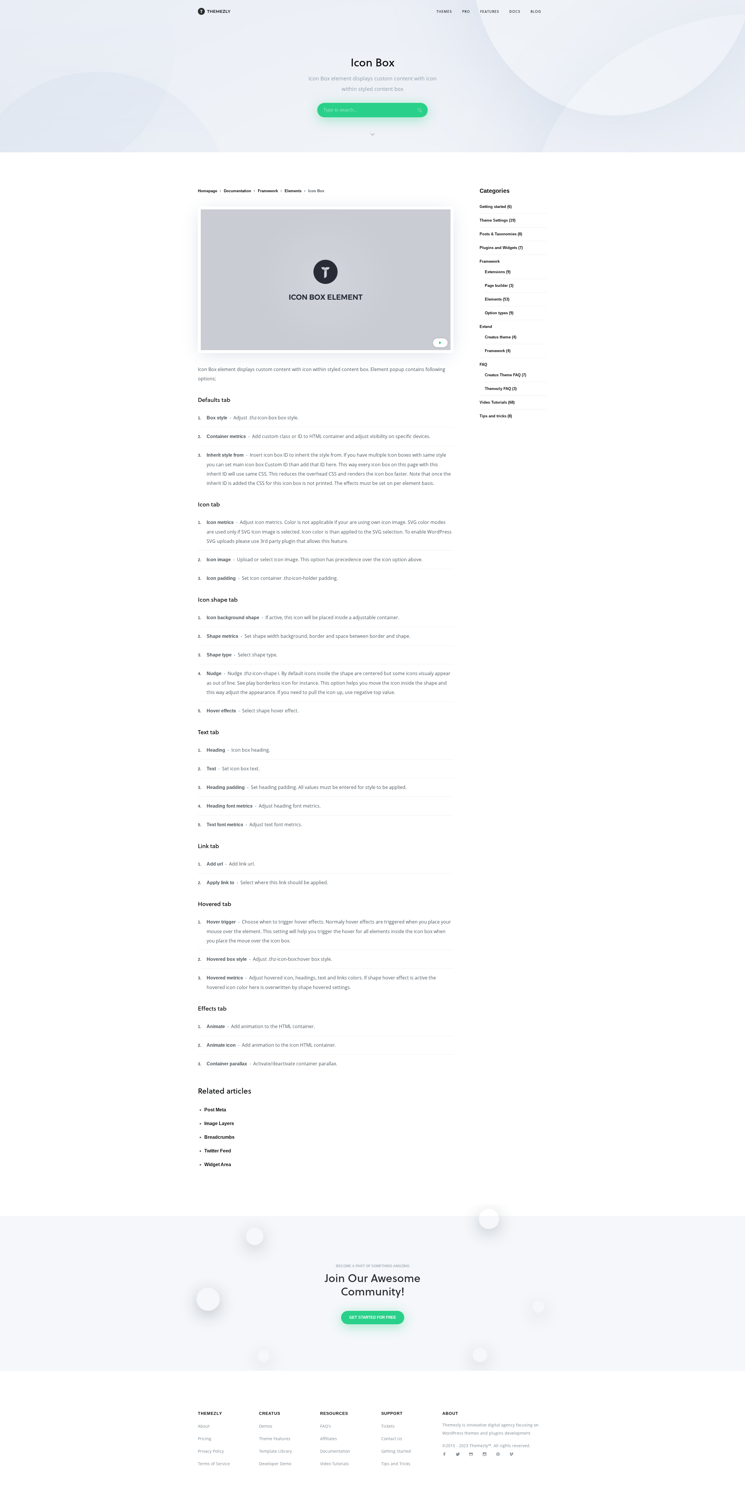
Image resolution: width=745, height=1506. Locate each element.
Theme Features (274, 1438)
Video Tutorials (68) (497, 402)
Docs (514, 11)
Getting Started (396, 1451)
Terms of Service (214, 1463)
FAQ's (325, 1426)
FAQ (483, 364)
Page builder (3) (499, 285)
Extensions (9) (497, 272)
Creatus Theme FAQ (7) (505, 375)
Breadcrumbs (219, 1137)
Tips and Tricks (395, 1463)
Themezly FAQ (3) (501, 388)
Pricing (204, 1438)
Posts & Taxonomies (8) (501, 234)
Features (489, 11)
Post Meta (215, 1109)
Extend (486, 326)
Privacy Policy (211, 1451)
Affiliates (328, 1438)
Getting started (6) (496, 206)
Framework (490, 261)
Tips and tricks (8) (496, 416)
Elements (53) (497, 299)
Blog (536, 11)
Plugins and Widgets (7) (501, 248)
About (204, 1426)
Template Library (275, 1451)
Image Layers (219, 1123)
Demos (265, 1426)
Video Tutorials (334, 1463)
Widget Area (217, 1164)
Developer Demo (275, 1463)
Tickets (388, 1426)
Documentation (335, 1451)
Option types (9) (499, 313)
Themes (444, 11)
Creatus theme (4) (500, 337)
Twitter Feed (217, 1150)
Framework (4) (497, 351)
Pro (466, 11)
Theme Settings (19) (497, 220)
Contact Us (391, 1438)
